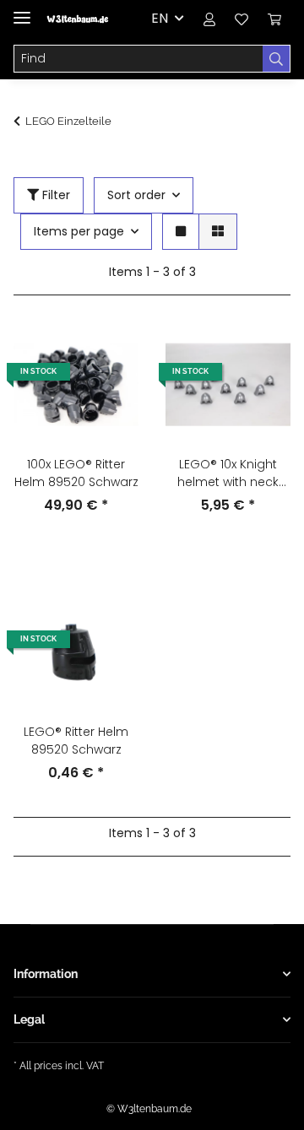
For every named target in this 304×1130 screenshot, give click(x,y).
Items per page (79, 231)
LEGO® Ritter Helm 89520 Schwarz (76, 740)
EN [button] (159, 18)
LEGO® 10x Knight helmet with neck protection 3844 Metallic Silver (228, 473)
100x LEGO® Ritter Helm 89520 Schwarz (76, 473)
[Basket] (274, 18)
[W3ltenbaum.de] (77, 19)
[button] (209, 18)
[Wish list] (241, 18)
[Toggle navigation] (22, 10)
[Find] (276, 59)
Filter (54, 195)
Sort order (136, 195)
